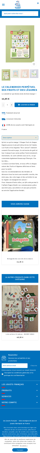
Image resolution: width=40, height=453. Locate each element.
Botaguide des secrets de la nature (20, 259)
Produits (7, 390)
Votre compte (9, 402)
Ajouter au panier (26, 105)
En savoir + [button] (24, 445)
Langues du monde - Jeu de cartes (20, 334)
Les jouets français (13, 384)
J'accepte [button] (20, 450)
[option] (20, 44)
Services (6, 396)
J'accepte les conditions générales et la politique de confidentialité (18, 374)
